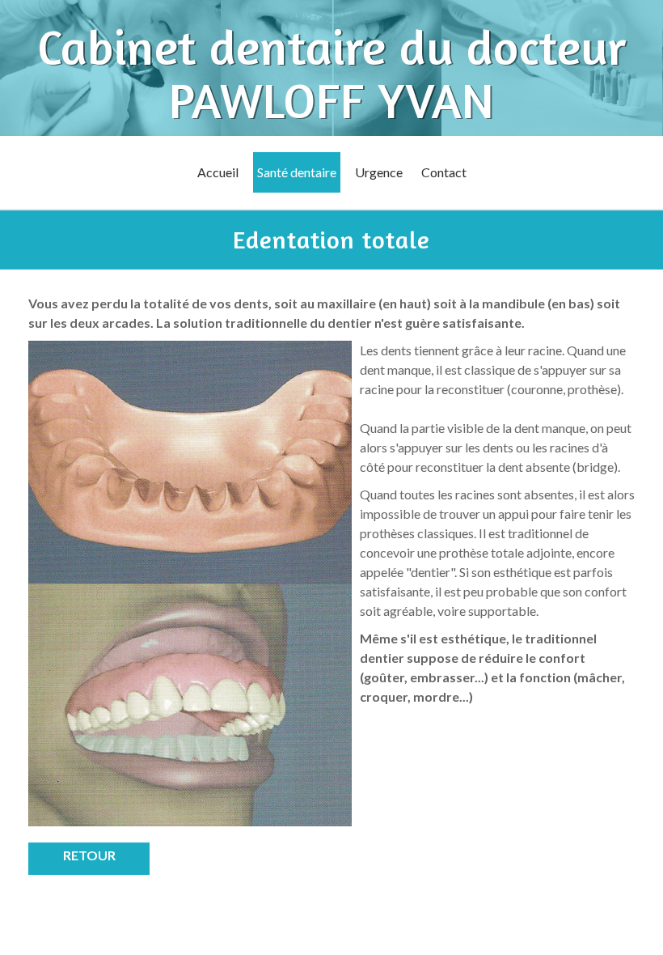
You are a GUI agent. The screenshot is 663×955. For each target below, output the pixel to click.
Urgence (379, 172)
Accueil (218, 172)
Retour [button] (89, 855)
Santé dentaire (296, 172)
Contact (444, 172)
